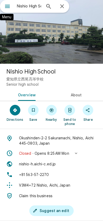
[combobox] (29, 6)
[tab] (25, 94)
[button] (51, 153)
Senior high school (22, 84)
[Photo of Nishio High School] (51, 32)
